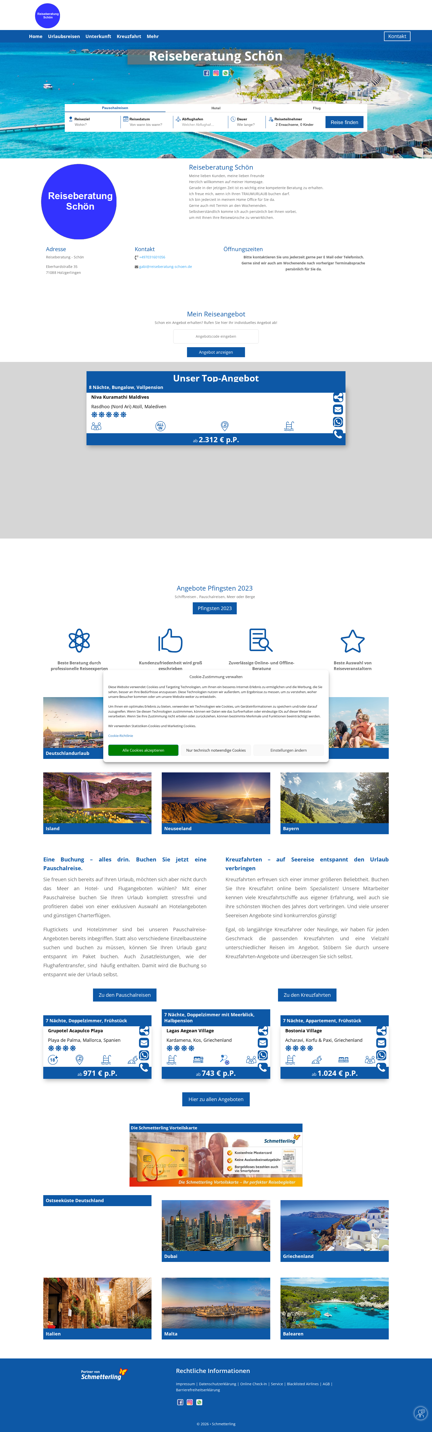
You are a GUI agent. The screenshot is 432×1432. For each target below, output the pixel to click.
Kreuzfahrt (129, 36)
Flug (317, 108)
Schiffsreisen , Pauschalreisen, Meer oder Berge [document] (215, 596)
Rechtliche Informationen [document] (213, 1371)
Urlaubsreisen (64, 36)
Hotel (216, 108)
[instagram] (216, 74)
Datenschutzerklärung (217, 1383)
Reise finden (344, 122)
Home (35, 36)
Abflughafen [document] (192, 119)
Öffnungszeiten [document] (243, 249)
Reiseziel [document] (82, 119)
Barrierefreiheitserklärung (198, 1389)
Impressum (185, 1383)
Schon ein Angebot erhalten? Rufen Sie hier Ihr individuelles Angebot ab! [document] (216, 322)
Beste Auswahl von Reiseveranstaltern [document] (353, 666)
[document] (216, 57)
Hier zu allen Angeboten (216, 1099)
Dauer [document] (242, 119)
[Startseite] (78, 238)
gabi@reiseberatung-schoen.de (165, 266)
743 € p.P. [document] (219, 1073)
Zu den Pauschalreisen (125, 995)
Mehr (153, 36)
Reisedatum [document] (140, 119)
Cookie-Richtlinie (120, 735)
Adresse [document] (56, 249)
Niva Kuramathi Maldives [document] (120, 397)
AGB (326, 1383)
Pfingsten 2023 (215, 608)
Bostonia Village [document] (303, 1031)
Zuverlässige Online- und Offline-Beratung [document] (261, 666)
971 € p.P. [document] (100, 1073)
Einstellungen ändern (288, 750)
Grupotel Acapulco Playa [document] (75, 1031)
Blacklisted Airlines (303, 1383)
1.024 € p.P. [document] (338, 1073)
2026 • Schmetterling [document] (218, 1423)
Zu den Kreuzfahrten (307, 995)
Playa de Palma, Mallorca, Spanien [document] (84, 1040)
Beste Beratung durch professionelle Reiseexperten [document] (79, 666)
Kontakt (397, 36)
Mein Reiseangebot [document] (216, 314)
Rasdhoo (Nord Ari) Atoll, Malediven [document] (128, 406)
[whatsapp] (225, 74)
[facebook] (207, 74)
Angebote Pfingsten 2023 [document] (215, 589)
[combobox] (97, 124)
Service (277, 1383)
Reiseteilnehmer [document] (288, 119)
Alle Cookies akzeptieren (143, 750)
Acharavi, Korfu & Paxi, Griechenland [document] (323, 1040)
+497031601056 (152, 257)
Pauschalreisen (115, 108)
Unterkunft (98, 36)
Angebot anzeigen (216, 352)
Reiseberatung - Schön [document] (65, 257)
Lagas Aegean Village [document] (190, 1031)
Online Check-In (253, 1383)
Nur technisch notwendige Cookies (216, 750)
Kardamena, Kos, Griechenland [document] (199, 1040)
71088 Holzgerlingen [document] (63, 272)
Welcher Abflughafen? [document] (199, 125)
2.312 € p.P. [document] (219, 439)
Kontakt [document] (145, 249)
